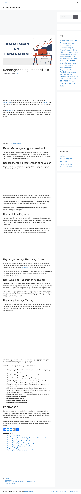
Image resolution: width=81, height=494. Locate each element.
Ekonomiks (62, 45)
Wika (62, 86)
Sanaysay (70, 76)
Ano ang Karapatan (66, 167)
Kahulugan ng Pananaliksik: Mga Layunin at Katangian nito (27, 438)
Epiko (75, 50)
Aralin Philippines (11, 7)
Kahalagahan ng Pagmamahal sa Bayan (20, 446)
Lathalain (68, 58)
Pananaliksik (8, 480)
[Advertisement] (27, 23)
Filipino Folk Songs (66, 52)
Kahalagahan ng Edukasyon (16, 442)
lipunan (44, 102)
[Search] (75, 17)
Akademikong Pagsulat (71, 40)
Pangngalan (63, 70)
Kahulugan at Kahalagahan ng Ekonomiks (21, 444)
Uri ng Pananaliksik (15, 143)
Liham (71, 58)
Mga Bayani (70, 60)
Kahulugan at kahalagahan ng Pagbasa (20, 440)
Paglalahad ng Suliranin (15, 448)
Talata (72, 81)
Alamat (64, 43)
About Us (58, 491)
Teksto (69, 83)
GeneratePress (28, 491)
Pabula (68, 63)
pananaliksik (7, 102)
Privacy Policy (74, 491)
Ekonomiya (69, 46)
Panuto (74, 69)
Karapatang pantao (64, 56)
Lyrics (75, 58)
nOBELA (62, 63)
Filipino (5, 2)
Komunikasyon (72, 56)
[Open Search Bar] (77, 2)
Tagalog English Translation (68, 78)
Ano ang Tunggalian (66, 158)
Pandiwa (62, 68)
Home (52, 491)
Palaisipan (62, 65)
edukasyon (25, 267)
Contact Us (65, 491)
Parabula (63, 72)
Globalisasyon (66, 54)
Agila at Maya (62, 40)
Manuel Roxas (62, 60)
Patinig (68, 72)
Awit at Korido (71, 43)
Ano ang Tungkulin (66, 164)
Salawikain (63, 76)
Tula (73, 83)
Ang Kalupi (63, 161)
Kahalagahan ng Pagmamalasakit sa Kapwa (21, 450)
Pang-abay (68, 68)
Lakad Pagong (63, 58)
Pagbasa (74, 63)
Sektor (76, 76)
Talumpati (63, 83)
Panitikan (69, 70)
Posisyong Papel (67, 74)
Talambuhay (65, 81)
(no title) (62, 156)
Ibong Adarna (74, 54)
